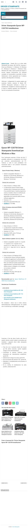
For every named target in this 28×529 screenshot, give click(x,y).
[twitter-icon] (16, 2)
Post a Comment (13, 31)
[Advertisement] (14, 47)
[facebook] (3, 403)
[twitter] (6, 403)
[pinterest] (10, 403)
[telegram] (17, 403)
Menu (3, 13)
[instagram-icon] (19, 2)
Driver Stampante (10, 6)
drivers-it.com (5, 63)
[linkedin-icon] (23, 2)
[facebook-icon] (13, 2)
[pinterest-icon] (26, 2)
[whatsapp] (13, 403)
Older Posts (23, 483)
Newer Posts (4, 483)
